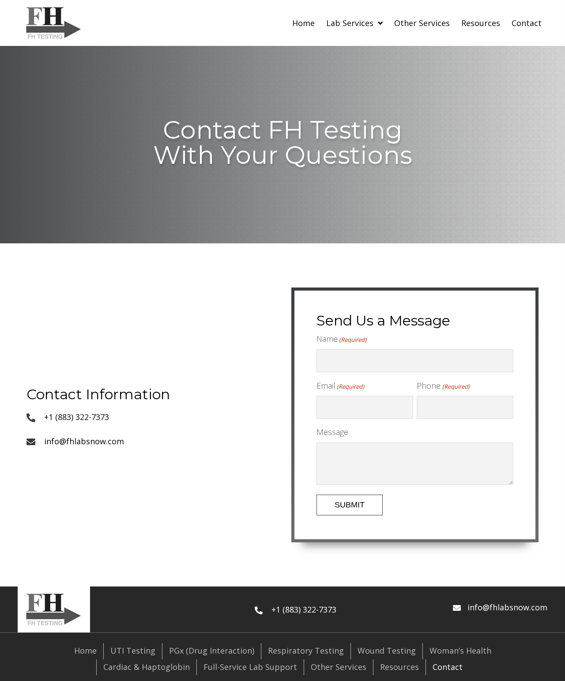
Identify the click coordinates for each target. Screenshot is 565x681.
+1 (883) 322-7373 (76, 417)
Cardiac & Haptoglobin (146, 667)
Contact (448, 667)
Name (341, 338)
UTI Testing (132, 650)
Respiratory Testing (306, 650)
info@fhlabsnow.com (84, 441)
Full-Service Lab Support (250, 667)
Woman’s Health (460, 650)
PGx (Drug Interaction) (211, 650)
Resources (399, 667)
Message (332, 432)
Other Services (338, 667)
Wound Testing (387, 650)
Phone (443, 385)
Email (340, 385)
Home (85, 650)
